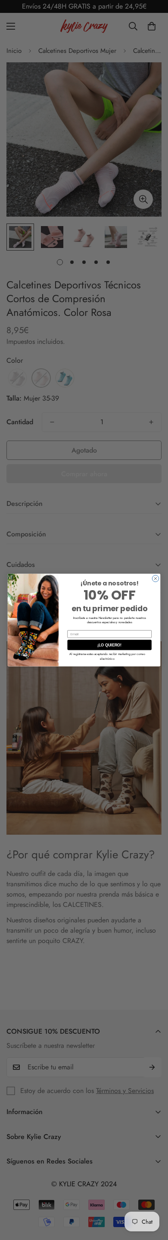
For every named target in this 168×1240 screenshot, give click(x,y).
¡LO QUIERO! (109, 645)
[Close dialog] (155, 578)
